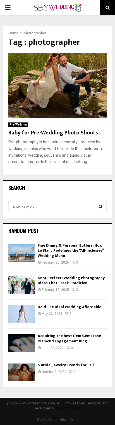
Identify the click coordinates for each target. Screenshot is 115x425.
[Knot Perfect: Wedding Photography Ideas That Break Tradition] (21, 285)
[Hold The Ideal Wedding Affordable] (21, 314)
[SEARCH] (101, 206)
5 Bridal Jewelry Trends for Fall (66, 365)
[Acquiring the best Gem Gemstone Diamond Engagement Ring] (21, 343)
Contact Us (45, 420)
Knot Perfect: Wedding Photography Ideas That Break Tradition (71, 280)
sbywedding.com (68, 408)
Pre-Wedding (18, 124)
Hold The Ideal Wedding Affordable (69, 307)
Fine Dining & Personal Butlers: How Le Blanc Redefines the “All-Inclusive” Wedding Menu (71, 250)
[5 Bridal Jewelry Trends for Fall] (21, 372)
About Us (67, 420)
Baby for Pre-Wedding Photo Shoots (53, 132)
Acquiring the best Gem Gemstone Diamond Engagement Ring (69, 338)
